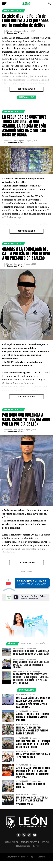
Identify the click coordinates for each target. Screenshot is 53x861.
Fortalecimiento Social (30, 842)
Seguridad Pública (11, 842)
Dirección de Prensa (15, 33)
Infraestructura (23, 846)
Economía (45, 842)
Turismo (36, 846)
